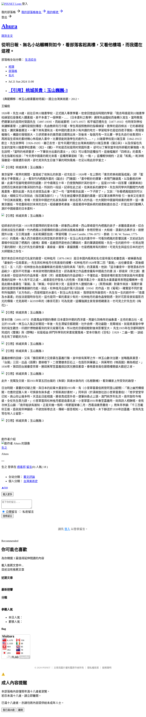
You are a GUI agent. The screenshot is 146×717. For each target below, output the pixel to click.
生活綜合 (30, 59)
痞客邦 (21, 466)
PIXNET (46, 667)
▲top (4, 487)
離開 (20, 710)
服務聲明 (106, 667)
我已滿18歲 (9, 710)
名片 (11, 75)
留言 (29, 466)
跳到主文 (7, 35)
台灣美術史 (31, 481)
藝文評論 (29, 476)
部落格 (13, 71)
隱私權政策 (93, 667)
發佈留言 (7, 516)
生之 (4, 447)
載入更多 (7, 494)
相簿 (11, 66)
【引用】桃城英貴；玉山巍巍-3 (38, 90)
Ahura (9, 26)
